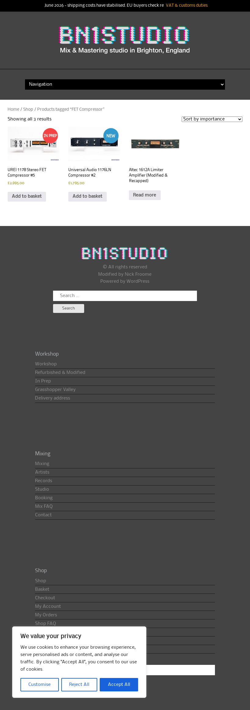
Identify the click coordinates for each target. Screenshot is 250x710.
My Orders (46, 615)
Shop (28, 109)
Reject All (79, 685)
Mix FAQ (44, 506)
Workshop (46, 364)
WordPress (138, 281)
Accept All (119, 685)
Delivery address (52, 398)
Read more (144, 195)
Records (43, 481)
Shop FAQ (45, 624)
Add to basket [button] (27, 196)
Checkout (45, 598)
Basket (42, 589)
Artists (42, 472)
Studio (42, 489)
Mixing (42, 464)
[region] (79, 662)
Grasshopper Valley (55, 390)
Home (13, 109)
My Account (48, 606)
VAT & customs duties (187, 6)
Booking (44, 498)
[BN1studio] (125, 44)
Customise (39, 685)
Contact (43, 515)
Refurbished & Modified (60, 373)
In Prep (43, 381)
